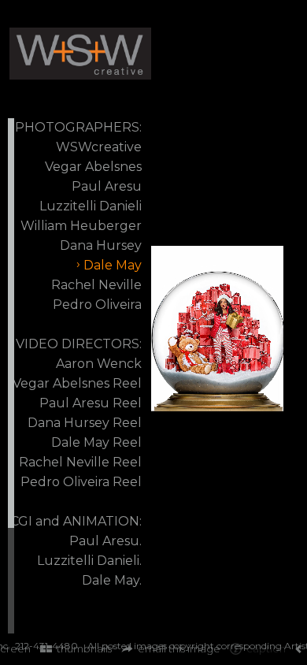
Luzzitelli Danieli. (89, 560)
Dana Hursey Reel (85, 422)
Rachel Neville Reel (80, 462)
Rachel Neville (96, 284)
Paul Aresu (107, 186)
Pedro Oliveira (97, 304)
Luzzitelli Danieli (90, 206)
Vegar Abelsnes (93, 166)
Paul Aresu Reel (90, 403)
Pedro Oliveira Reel (81, 481)
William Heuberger (81, 225)
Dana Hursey (101, 245)
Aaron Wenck (99, 363)
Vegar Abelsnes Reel (77, 383)
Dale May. (112, 580)
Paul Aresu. (105, 540)
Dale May (112, 265)
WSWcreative (99, 146)
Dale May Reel (96, 442)
